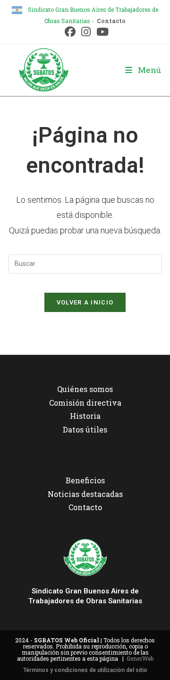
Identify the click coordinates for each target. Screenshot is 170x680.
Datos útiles (85, 429)
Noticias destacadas (85, 494)
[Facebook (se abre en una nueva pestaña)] (70, 31)
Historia (85, 416)
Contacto (111, 20)
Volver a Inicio (85, 302)
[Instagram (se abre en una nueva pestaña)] (86, 31)
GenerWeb (140, 658)
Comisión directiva (85, 403)
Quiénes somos (85, 389)
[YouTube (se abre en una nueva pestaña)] (101, 31)
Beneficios (85, 480)
